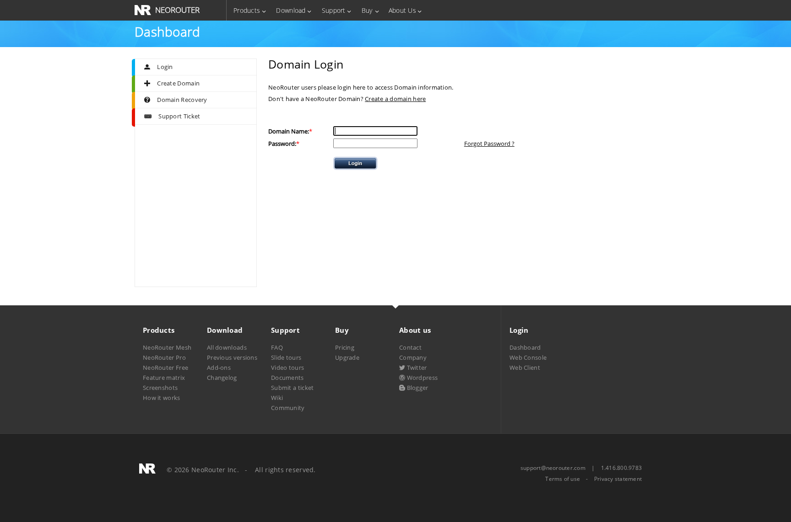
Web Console (528, 357)
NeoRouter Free (165, 367)
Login (165, 67)
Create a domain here (395, 99)
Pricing (344, 347)
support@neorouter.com (552, 468)
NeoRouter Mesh (167, 347)
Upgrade (347, 357)
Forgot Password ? (489, 143)
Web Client (524, 367)
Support (334, 10)
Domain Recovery (182, 100)
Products (246, 10)
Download (290, 10)
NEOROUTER (177, 10)
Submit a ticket (292, 388)
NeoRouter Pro (164, 357)
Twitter (416, 367)
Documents (287, 377)
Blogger (416, 388)
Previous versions (232, 357)
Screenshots (160, 388)
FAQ (277, 347)
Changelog (222, 377)
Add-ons (219, 367)
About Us (402, 10)
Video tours (287, 367)
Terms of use (562, 479)
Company (413, 357)
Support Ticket (179, 116)
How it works (161, 398)
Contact (410, 347)
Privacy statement (618, 479)
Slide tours (286, 357)
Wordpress (421, 377)
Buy (367, 10)
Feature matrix (164, 377)
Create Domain (178, 83)
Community (288, 408)
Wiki (277, 398)
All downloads (227, 347)
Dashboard (525, 347)
